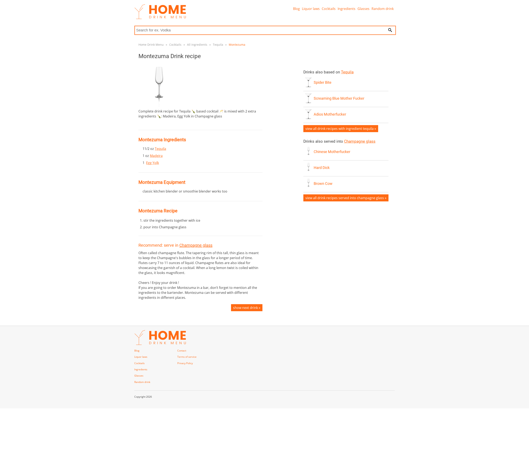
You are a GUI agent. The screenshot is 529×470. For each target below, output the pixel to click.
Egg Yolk (152, 162)
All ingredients (197, 45)
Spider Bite (322, 82)
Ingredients (346, 8)
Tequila (218, 45)
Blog (296, 8)
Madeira (156, 155)
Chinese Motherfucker (332, 152)
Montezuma (237, 45)
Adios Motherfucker (330, 114)
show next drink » (246, 307)
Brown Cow (323, 184)
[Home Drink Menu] (160, 18)
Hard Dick (322, 168)
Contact (181, 350)
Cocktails (329, 8)
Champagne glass (195, 245)
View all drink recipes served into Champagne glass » (345, 198)
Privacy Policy (185, 363)
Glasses (363, 8)
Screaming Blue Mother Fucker (339, 98)
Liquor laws (311, 8)
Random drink (383, 8)
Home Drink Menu (151, 45)
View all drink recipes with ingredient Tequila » (340, 128)
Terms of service (187, 357)
